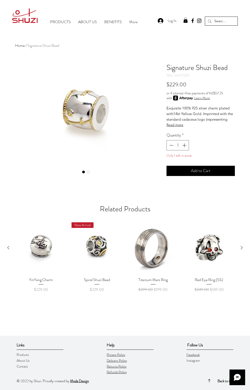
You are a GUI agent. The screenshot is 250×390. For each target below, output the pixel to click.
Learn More (202, 98)
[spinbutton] (178, 145)
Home (20, 45)
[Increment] (184, 145)
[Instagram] (199, 21)
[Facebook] (193, 21)
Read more (175, 125)
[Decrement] (171, 145)
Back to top (225, 381)
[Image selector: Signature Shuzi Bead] (83, 171)
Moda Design (79, 381)
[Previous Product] (8, 248)
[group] (125, 260)
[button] (185, 20)
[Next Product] (242, 248)
